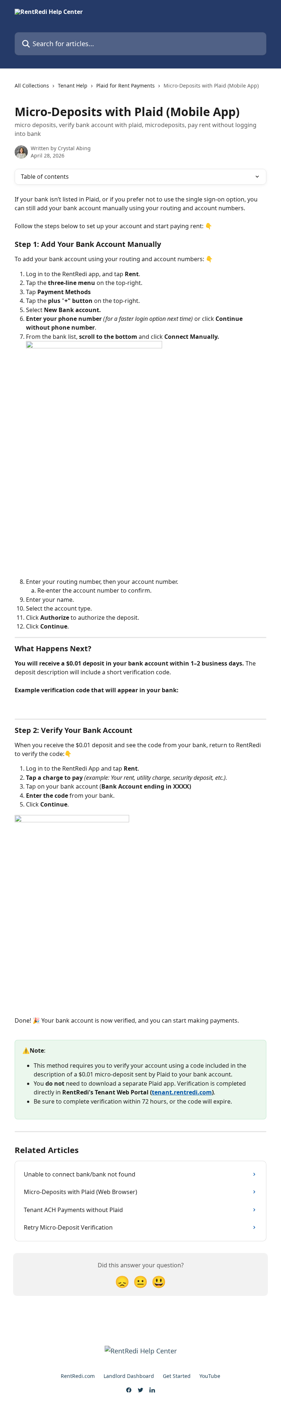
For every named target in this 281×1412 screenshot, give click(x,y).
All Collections (32, 85)
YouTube (209, 1375)
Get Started (177, 1375)
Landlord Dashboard (129, 1375)
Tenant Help (72, 85)
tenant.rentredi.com (182, 1092)
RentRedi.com (78, 1375)
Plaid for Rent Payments (125, 85)
